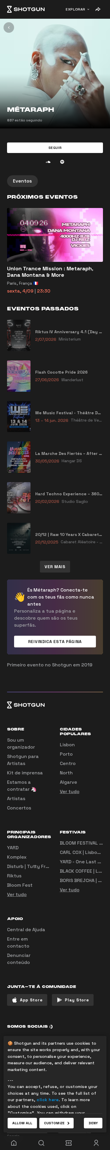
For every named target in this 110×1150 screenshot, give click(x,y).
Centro (68, 763)
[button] (55, 147)
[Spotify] (62, 162)
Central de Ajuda (26, 929)
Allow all (22, 1123)
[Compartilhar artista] (97, 9)
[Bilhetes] (69, 1143)
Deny (93, 1123)
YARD (12, 848)
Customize (54, 1123)
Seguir (55, 147)
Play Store (77, 1000)
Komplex (16, 857)
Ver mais (55, 566)
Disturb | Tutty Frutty (31, 866)
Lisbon (67, 745)
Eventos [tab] (22, 181)
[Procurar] (41, 1143)
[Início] (26, 9)
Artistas (16, 798)
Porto (66, 754)
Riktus (14, 876)
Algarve (68, 782)
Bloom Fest (20, 885)
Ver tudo (69, 791)
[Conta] (96, 1143)
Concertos (19, 808)
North (66, 773)
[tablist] (55, 181)
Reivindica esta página (55, 641)
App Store (31, 1000)
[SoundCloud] (48, 162)
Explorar (75, 9)
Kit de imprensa (25, 773)
